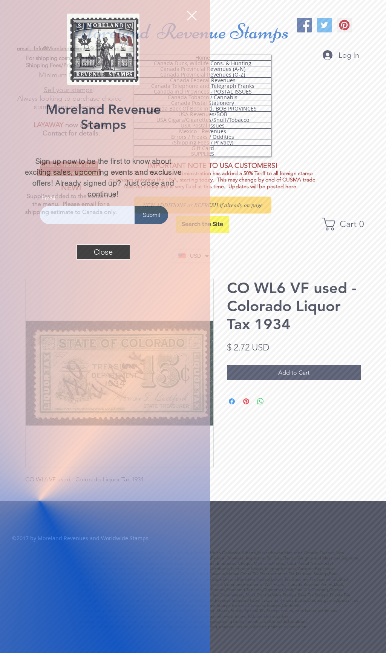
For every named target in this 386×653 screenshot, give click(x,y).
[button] (192, 16)
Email (48, 198)
